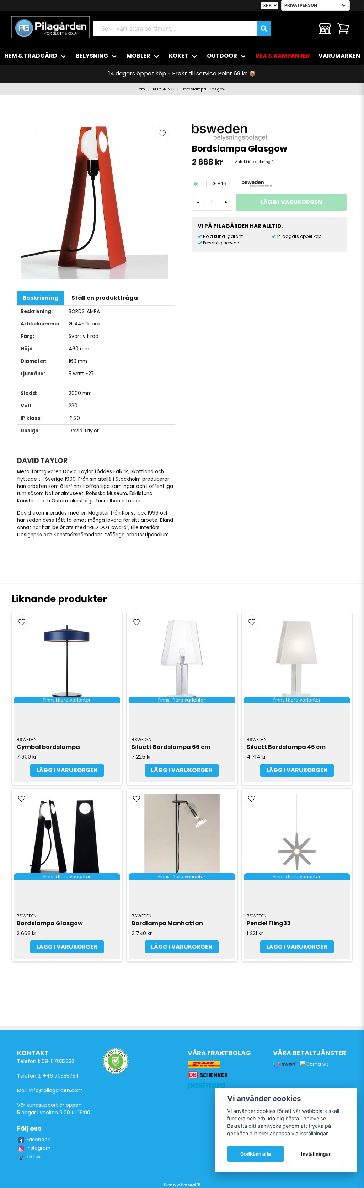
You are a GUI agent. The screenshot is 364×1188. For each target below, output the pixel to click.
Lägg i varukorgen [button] (67, 770)
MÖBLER (138, 56)
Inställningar (316, 1154)
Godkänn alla (255, 1154)
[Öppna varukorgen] (343, 28)
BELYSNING (92, 56)
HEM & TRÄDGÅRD (30, 56)
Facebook (38, 1139)
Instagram (38, 1148)
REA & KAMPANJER (283, 56)
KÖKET (178, 56)
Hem (140, 89)
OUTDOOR (222, 56)
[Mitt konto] (325, 28)
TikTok (34, 1156)
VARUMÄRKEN (339, 56)
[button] (162, 133)
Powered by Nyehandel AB (182, 1185)
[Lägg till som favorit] (306, 28)
